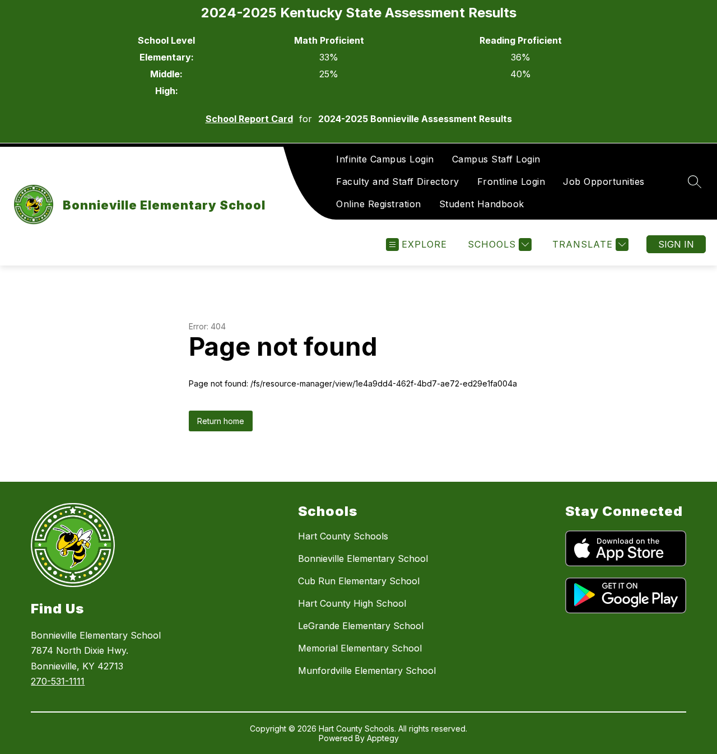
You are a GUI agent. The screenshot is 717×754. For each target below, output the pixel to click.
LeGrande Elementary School (360, 625)
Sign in (676, 244)
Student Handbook (481, 204)
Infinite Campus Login (385, 159)
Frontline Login (511, 181)
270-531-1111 (58, 681)
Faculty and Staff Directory (397, 181)
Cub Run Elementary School (359, 581)
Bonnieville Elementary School (363, 558)
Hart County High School (352, 603)
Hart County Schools (343, 536)
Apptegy (383, 738)
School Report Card (249, 118)
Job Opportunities (604, 181)
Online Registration (378, 204)
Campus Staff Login (496, 159)
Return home (220, 421)
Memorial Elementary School (360, 648)
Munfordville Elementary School (367, 670)
